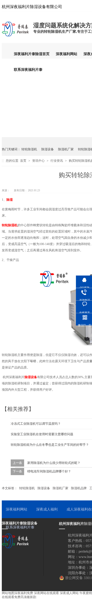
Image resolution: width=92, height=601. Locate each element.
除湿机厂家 (66, 149)
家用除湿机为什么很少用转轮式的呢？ (53, 463)
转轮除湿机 (29, 149)
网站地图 (8, 593)
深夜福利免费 (23, 593)
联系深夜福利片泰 (28, 69)
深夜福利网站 (66, 54)
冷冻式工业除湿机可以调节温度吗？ (36, 423)
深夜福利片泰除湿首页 (32, 54)
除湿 (9, 199)
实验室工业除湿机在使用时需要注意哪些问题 (42, 434)
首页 (23, 160)
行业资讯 (57, 160)
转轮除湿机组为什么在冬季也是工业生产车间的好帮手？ (50, 444)
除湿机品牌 (79, 488)
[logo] (15, 36)
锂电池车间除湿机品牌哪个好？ (49, 471)
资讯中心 (39, 160)
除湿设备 (47, 149)
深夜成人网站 (69, 593)
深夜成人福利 (47, 509)
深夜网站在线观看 (46, 593)
